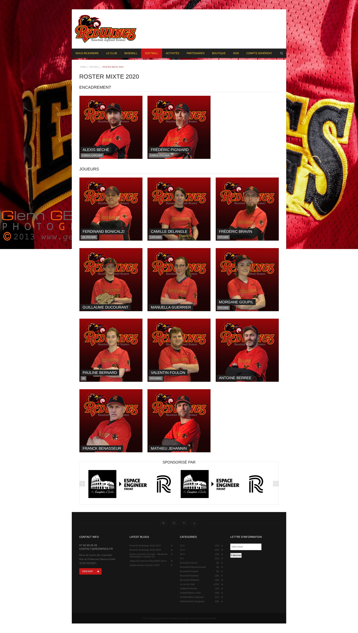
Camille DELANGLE (169, 231)
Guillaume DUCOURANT (105, 307)
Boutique (219, 53)
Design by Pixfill (208, 618)
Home (83, 67)
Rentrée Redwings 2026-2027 (145, 546)
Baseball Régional (189, 580)
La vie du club (187, 584)
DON (236, 53)
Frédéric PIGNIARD (170, 150)
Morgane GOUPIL (236, 302)
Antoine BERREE (235, 378)
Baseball (130, 53)
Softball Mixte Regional (192, 601)
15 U (182, 550)
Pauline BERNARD (100, 373)
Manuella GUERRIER (171, 307)
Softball (151, 53)
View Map (87, 571)
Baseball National (189, 576)
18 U (182, 554)
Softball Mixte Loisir (190, 593)
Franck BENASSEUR (102, 448)
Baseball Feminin (189, 571)
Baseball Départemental (193, 567)
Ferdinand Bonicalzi (104, 231)
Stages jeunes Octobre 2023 (145, 565)
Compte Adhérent (259, 53)
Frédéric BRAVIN (235, 231)
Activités (172, 53)
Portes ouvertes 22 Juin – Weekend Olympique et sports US (148, 555)
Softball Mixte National (192, 597)
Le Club (111, 53)
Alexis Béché (96, 150)
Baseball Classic (189, 563)
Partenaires (196, 53)
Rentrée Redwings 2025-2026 (145, 550)
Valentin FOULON (168, 373)
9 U (181, 558)
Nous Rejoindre (87, 53)
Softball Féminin (188, 588)
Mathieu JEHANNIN (169, 448)
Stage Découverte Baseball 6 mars (148, 561)
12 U (182, 546)
